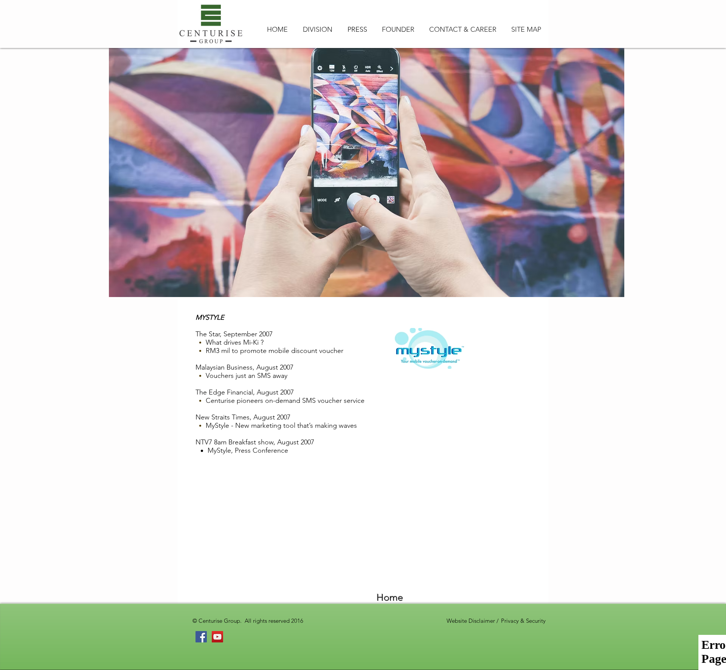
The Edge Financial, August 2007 (244, 392)
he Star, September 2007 (236, 334)
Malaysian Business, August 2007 (244, 367)
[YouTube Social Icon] (217, 636)
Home (390, 597)
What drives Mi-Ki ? (235, 342)
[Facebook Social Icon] (201, 636)
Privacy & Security (523, 620)
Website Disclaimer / (473, 620)
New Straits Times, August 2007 (242, 417)
